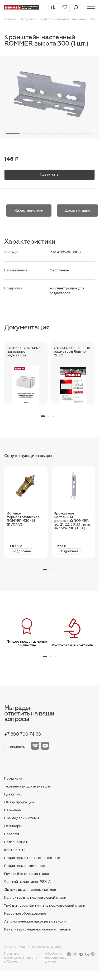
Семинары (12, 826)
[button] (13, 133)
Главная (10, 19)
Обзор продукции (19, 802)
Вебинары (12, 810)
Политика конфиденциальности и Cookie (20, 957)
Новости (11, 834)
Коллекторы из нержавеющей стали (35, 898)
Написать (16, 747)
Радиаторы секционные (24, 866)
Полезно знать (16, 842)
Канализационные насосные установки (37, 929)
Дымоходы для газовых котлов (30, 890)
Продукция (27, 19)
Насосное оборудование (25, 913)
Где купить (49, 174)
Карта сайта (15, 850)
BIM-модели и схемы (21, 818)
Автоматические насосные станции (35, 921)
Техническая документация (27, 786)
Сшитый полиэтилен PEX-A (27, 882)
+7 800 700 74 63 (22, 734)
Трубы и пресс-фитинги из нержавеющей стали (44, 905)
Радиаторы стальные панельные (62, 19)
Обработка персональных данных (56, 957)
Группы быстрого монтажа (26, 874)
